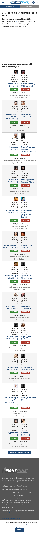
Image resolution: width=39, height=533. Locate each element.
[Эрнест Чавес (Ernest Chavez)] (23, 266)
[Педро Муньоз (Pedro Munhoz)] (15, 423)
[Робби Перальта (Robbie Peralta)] (15, 200)
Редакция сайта (6, 515)
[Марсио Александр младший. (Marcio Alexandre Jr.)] (23, 137)
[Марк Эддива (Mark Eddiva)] (23, 327)
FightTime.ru (11, 512)
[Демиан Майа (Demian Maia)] (15, 170)
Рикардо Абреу (12, 368)
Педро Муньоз (12, 434)
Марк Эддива (26, 338)
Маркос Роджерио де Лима (11, 401)
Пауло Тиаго (26, 307)
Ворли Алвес (13, 148)
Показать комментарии (19, 452)
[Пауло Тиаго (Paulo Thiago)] (23, 296)
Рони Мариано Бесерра (26, 213)
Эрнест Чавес (26, 277)
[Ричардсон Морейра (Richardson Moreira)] (23, 388)
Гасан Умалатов (12, 307)
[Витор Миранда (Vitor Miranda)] (23, 104)
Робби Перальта (12, 211)
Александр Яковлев (28, 181)
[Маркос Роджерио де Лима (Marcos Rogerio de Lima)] (15, 388)
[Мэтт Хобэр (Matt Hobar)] (23, 423)
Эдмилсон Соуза (11, 338)
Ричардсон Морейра (28, 399)
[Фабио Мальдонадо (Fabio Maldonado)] (23, 74)
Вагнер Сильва (28, 368)
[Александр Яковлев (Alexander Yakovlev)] (23, 170)
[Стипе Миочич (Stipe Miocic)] (15, 74)
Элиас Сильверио (11, 277)
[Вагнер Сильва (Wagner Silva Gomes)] (23, 357)
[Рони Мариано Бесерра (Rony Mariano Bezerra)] (23, 200)
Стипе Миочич (13, 85)
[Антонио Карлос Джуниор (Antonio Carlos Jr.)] (15, 104)
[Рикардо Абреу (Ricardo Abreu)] (15, 357)
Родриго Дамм (26, 246)
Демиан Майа (13, 181)
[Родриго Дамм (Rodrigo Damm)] (23, 235)
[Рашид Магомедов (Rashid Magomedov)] (15, 235)
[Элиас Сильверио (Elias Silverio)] (15, 266)
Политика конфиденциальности (11, 518)
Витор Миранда (26, 115)
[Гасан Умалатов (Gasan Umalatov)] (15, 296)
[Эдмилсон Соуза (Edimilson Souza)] (15, 327)
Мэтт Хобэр (25, 434)
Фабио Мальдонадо (28, 85)
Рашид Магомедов (10, 246)
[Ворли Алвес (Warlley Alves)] (15, 137)
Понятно (19, 530)
